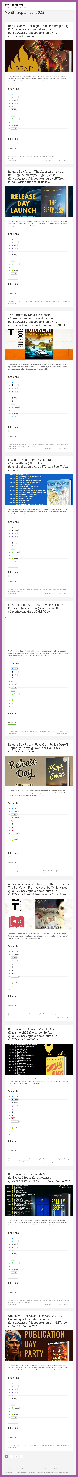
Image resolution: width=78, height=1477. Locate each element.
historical (58, 1014)
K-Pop (57, 731)
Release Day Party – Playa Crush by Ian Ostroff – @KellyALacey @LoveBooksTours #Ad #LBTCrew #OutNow (38, 747)
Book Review (43, 156)
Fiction (63, 156)
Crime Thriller (12, 446)
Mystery (23, 446)
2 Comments (64, 1018)
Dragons (54, 156)
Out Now (62, 301)
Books (49, 156)
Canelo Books (47, 731)
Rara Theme (54, 1472)
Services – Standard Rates (17, 1469)
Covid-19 (63, 589)
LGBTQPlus (56, 871)
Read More (12, 148)
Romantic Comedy (19, 1161)
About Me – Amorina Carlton (50, 1469)
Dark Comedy (55, 1159)
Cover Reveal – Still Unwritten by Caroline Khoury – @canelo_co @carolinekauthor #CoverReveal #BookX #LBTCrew (35, 608)
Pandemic (15, 591)
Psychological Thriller (18, 1302)
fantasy (59, 156)
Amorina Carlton (14, 5)
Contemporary (56, 589)
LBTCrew (45, 871)
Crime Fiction (64, 444)
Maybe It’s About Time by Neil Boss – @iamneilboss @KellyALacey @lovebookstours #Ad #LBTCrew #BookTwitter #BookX (39, 465)
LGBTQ (50, 871)
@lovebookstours (13, 156)
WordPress (69, 1472)
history (63, 1014)
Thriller (33, 446)
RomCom (26, 1161)
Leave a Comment (63, 160)
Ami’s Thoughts (33, 1469)
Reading (10, 158)
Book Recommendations (32, 156)
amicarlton (13, 160)
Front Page (65, 1469)
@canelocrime (12, 444)
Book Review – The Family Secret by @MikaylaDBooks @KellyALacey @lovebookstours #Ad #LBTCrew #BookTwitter (39, 1177)
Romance (67, 731)
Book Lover (22, 156)
